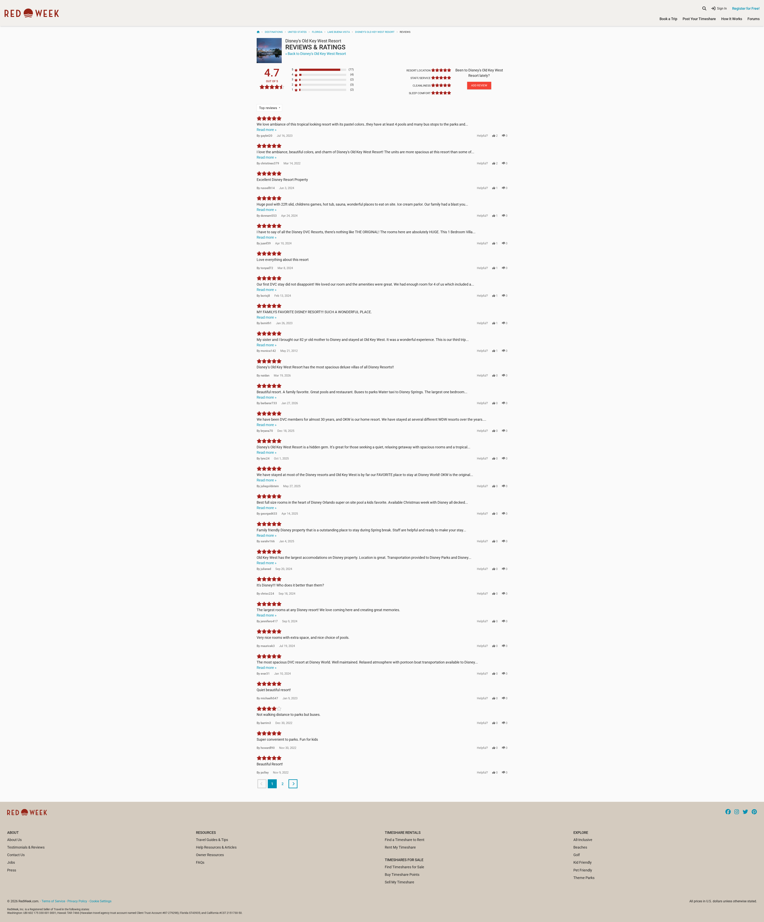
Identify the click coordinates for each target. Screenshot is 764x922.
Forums (753, 19)
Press (11, 870)
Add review (479, 85)
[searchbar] (704, 9)
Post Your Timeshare (699, 19)
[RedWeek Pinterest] (754, 812)
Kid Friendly (582, 862)
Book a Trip (668, 19)
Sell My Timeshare (399, 882)
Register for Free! (746, 8)
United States (297, 31)
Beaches (580, 847)
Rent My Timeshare (400, 847)
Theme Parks (583, 878)
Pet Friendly (582, 870)
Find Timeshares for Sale (404, 867)
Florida (317, 31)
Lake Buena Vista (338, 31)
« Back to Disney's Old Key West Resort (315, 54)
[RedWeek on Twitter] (745, 812)
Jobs (11, 862)
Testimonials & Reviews (26, 847)
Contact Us (16, 855)
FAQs (200, 862)
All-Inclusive (582, 840)
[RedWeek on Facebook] (728, 812)
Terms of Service (53, 901)
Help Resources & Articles (216, 847)
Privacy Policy (77, 901)
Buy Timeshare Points (402, 874)
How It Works (731, 19)
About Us (14, 840)
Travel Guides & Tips (212, 840)
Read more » (266, 130)
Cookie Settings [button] (100, 901)
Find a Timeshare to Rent (404, 840)
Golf (576, 855)
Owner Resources (210, 855)
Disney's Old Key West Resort (375, 31)
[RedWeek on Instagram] (736, 812)
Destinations (274, 31)
